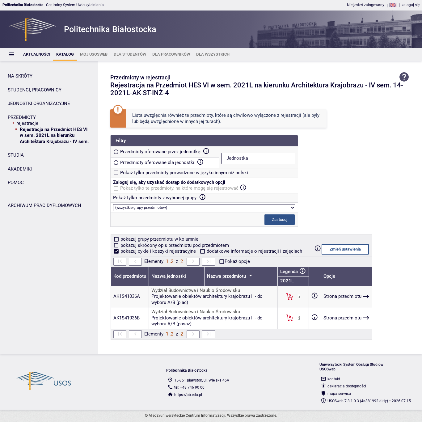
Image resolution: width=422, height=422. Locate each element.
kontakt (333, 379)
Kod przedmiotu (129, 276)
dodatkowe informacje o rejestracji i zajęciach (253, 251)
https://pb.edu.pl (188, 395)
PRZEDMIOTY (22, 117)
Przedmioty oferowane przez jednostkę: (161, 151)
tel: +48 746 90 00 (189, 387)
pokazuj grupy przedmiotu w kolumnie (158, 239)
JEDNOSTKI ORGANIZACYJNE (39, 103)
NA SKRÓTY (20, 76)
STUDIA (16, 155)
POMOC (16, 182)
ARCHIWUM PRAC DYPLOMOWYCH (44, 205)
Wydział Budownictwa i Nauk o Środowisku (195, 290)
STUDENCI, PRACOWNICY (34, 90)
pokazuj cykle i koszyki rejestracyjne (158, 251)
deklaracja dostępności (346, 386)
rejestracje (27, 123)
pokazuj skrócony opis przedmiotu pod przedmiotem (174, 245)
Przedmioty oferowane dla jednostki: (158, 162)
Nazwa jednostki (168, 276)
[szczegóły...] (299, 296)
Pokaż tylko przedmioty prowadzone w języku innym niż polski (184, 172)
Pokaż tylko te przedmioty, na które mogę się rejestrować (179, 188)
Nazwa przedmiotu (227, 276)
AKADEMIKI (20, 169)
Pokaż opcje (237, 261)
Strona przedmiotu (342, 296)
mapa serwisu (339, 393)
